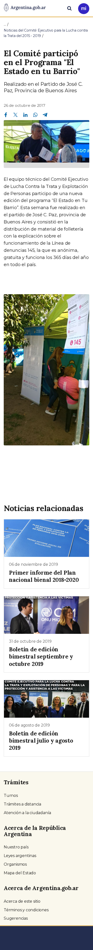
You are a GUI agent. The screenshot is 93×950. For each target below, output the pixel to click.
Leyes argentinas (20, 855)
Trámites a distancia (22, 804)
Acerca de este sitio (22, 901)
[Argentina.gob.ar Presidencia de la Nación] (25, 8)
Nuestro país (16, 847)
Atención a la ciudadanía (27, 812)
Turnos (11, 795)
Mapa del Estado (20, 873)
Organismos (15, 864)
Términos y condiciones (26, 910)
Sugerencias (16, 918)
